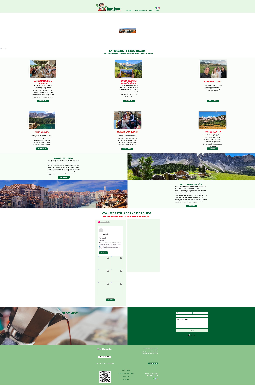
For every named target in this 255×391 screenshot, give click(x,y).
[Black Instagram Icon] (194, 335)
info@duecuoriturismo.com (150, 352)
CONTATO (126, 379)
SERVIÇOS (126, 376)
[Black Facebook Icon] (192, 335)
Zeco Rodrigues (153, 353)
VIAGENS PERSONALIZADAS (126, 373)
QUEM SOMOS (126, 370)
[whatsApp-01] (155, 8)
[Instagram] (99, 222)
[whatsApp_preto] (189, 335)
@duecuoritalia (105, 222)
